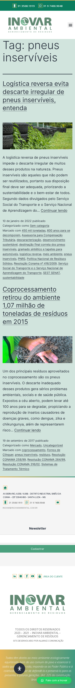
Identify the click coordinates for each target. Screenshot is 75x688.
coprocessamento (34, 450)
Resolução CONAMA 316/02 (21, 464)
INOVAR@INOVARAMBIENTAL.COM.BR (20, 507)
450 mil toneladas (34, 230)
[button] (70, 25)
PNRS (21, 258)
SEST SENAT (51, 272)
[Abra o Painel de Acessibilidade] (19, 668)
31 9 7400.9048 (53, 6)
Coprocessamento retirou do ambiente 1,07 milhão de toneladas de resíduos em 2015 (35, 305)
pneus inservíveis (26, 454)
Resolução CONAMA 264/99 (46, 459)
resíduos (44, 454)
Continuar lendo (54, 210)
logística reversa (30, 254)
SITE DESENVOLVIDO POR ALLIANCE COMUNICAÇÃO (38, 640)
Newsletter (37, 528)
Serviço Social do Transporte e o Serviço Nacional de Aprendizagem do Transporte (35, 268)
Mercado (36, 445)
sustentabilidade (13, 277)
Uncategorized (53, 445)
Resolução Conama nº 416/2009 (35, 263)
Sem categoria (39, 225)
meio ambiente (52, 254)
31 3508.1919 (26, 6)
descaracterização (29, 240)
